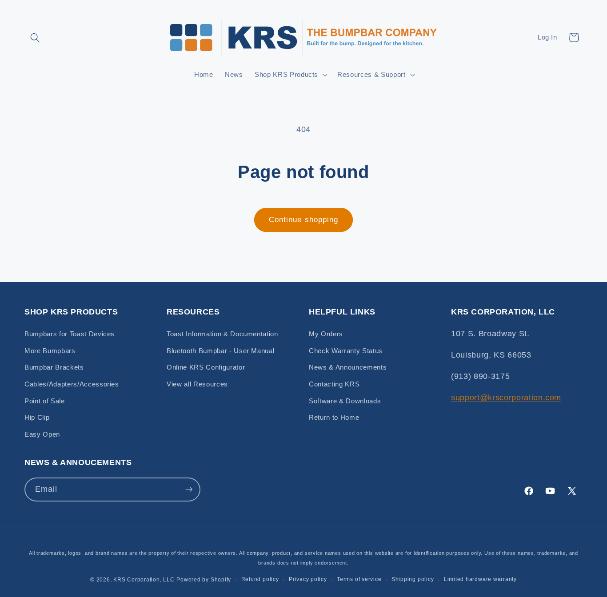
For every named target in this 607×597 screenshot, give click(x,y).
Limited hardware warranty (480, 579)
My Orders (326, 334)
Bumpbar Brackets (54, 367)
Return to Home (334, 417)
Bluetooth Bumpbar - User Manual (220, 350)
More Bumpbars (50, 350)
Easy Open (42, 434)
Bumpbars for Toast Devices (69, 334)
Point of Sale (44, 401)
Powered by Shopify (203, 580)
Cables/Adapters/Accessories (71, 384)
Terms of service (359, 579)
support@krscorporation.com (506, 397)
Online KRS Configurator (206, 367)
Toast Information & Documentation (222, 334)
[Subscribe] (189, 489)
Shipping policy (412, 579)
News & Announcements (348, 367)
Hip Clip (36, 417)
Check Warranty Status (346, 350)
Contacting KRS (334, 384)
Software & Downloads (345, 401)
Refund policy (260, 579)
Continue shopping (304, 219)
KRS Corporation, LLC (143, 580)
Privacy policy (308, 579)
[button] (35, 37)
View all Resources (197, 384)
